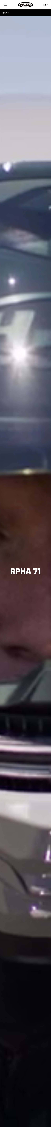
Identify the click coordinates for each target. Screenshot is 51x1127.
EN (44, 5)
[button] (5, 4)
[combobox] (45, 4)
